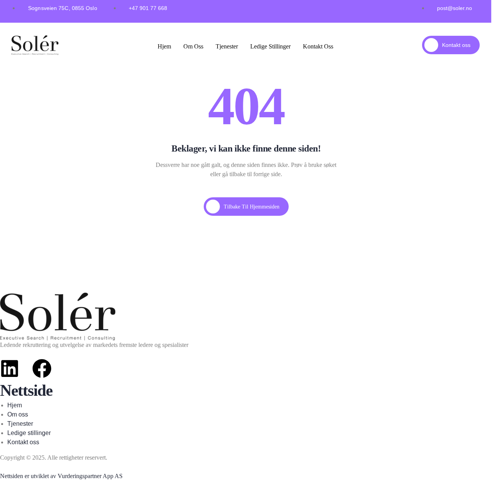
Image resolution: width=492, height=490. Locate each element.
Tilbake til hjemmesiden (251, 207)
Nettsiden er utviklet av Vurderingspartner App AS (61, 476)
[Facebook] (42, 368)
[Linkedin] (9, 368)
